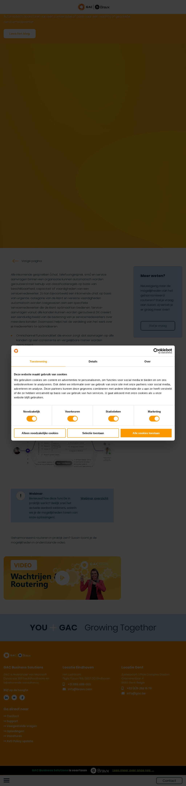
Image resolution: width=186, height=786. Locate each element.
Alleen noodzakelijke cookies (40, 433)
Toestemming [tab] (38, 361)
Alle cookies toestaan (146, 433)
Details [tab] (93, 361)
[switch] (72, 418)
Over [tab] (147, 361)
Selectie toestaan (93, 433)
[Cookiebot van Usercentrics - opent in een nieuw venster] (156, 351)
